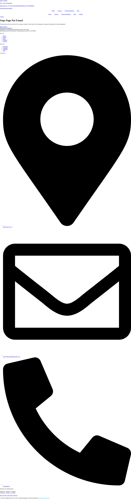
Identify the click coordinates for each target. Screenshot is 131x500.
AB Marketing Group (44, 498)
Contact (81, 14)
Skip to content (3, 0)
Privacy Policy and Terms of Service (8, 495)
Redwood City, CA (4, 5)
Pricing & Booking (69, 10)
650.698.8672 (31, 5)
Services (60, 10)
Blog (78, 10)
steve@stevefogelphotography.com (18, 5)
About (53, 10)
